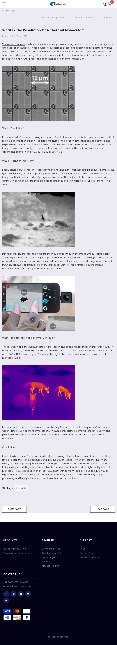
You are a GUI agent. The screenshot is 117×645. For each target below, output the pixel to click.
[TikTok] (21, 594)
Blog (14, 10)
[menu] (4, 4)
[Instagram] (13, 594)
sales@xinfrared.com (21, 586)
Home (45, 17)
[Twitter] (6, 600)
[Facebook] (6, 594)
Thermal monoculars (13, 44)
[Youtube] (28, 594)
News (5, 10)
